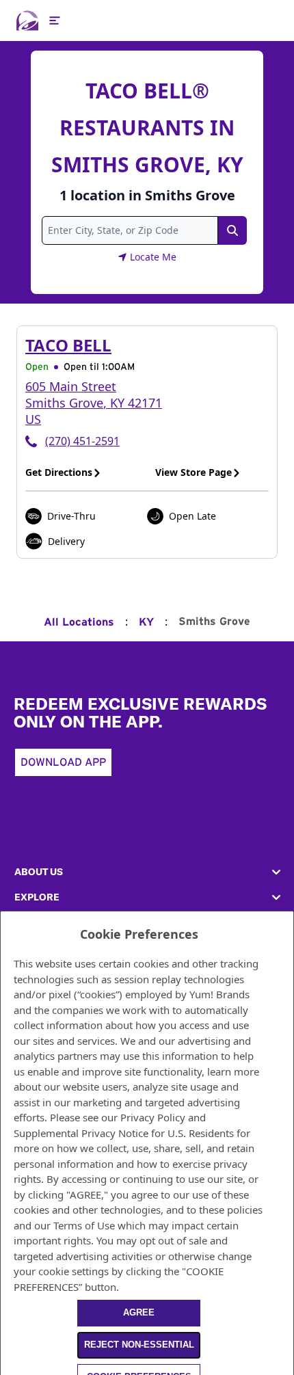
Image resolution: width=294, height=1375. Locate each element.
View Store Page (193, 472)
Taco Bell (68, 345)
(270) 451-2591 (82, 441)
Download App (63, 762)
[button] (147, 872)
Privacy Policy (152, 1117)
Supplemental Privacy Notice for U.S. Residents (124, 1133)
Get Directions (58, 472)
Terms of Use (84, 1225)
